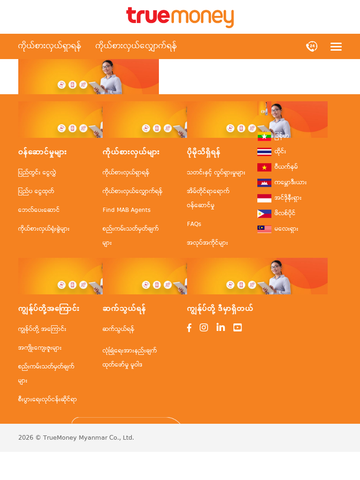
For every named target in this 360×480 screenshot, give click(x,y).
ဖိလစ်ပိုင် (285, 214)
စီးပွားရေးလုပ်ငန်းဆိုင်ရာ (47, 400)
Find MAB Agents (126, 210)
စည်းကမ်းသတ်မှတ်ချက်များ (131, 236)
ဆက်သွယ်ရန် (119, 329)
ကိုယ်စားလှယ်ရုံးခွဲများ (44, 229)
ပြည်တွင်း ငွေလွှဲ (37, 173)
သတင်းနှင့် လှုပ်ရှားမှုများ (216, 173)
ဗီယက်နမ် (286, 167)
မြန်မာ (282, 136)
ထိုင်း (280, 152)
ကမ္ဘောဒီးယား (291, 183)
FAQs (194, 224)
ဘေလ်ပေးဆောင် (39, 210)
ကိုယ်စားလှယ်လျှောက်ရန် (136, 46)
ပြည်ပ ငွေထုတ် (36, 191)
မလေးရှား (287, 229)
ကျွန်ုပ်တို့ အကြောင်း (42, 329)
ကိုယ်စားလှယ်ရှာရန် (50, 46)
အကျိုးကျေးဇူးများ (40, 348)
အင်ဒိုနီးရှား (288, 198)
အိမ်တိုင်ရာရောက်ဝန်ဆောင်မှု (208, 199)
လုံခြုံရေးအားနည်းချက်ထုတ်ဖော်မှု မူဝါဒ (130, 358)
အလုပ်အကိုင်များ (207, 243)
